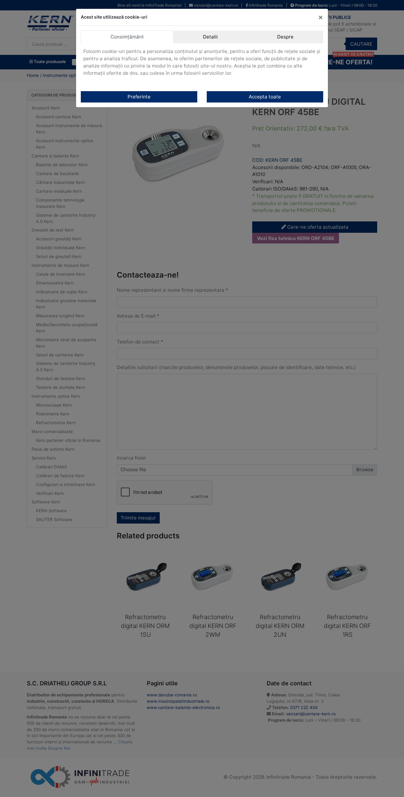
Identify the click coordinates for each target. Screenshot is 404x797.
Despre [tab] (285, 37)
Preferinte (139, 97)
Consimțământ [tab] (127, 37)
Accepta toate (265, 97)
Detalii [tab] (210, 37)
